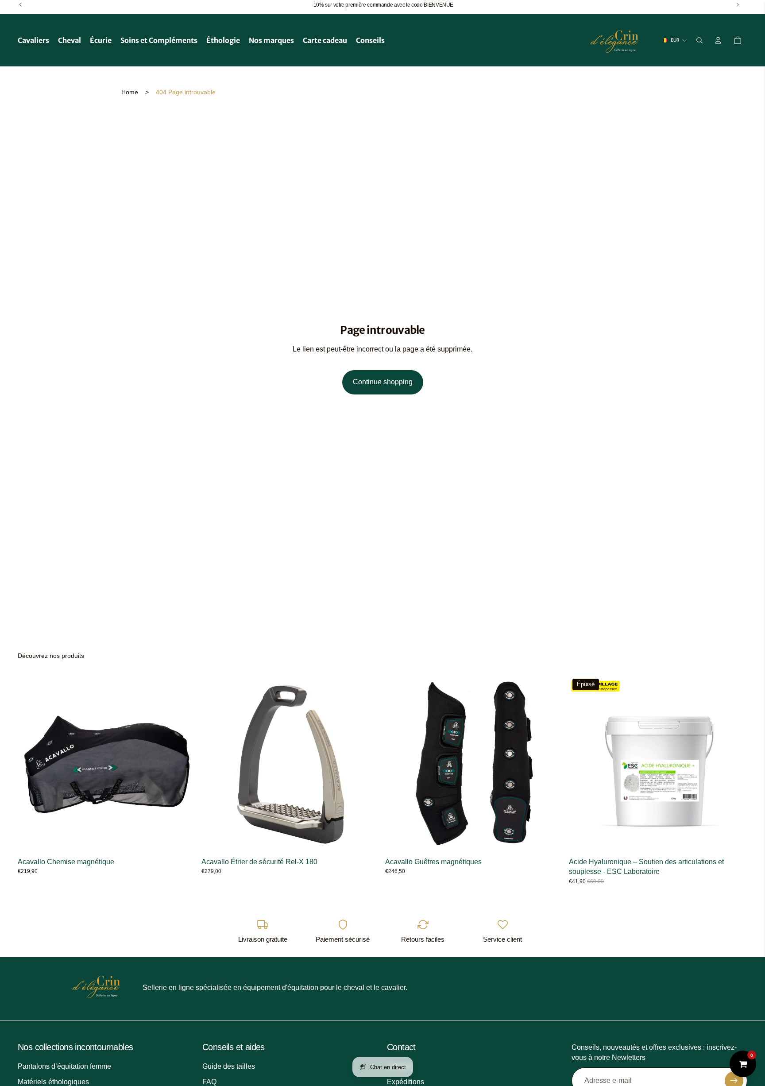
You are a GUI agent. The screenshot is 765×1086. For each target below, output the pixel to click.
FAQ (209, 1082)
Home (129, 92)
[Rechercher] (699, 40)
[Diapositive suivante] (183, 764)
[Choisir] (182, 840)
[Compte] (718, 40)
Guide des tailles (228, 1067)
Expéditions (405, 1082)
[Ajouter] (366, 840)
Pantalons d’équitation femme (64, 1067)
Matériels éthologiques (53, 1082)
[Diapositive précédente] (31, 764)
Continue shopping (383, 382)
